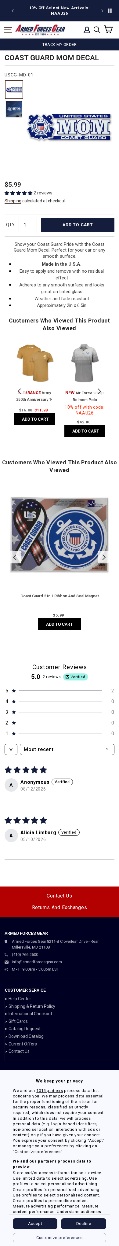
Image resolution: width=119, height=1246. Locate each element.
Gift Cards (18, 1021)
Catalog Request (25, 1028)
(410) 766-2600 (25, 954)
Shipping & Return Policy (32, 1006)
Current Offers (23, 1043)
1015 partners (49, 1090)
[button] (19, 193)
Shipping (13, 200)
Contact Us (59, 896)
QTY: (11, 224)
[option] (59, 10)
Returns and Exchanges (59, 907)
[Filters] (11, 749)
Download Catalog (26, 1036)
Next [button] (99, 391)
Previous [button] (20, 391)
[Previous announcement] (13, 11)
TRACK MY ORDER (59, 44)
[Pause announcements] (110, 11)
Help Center (20, 998)
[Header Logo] (40, 29)
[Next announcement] (102, 11)
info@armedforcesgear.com (37, 962)
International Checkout (30, 1013)
